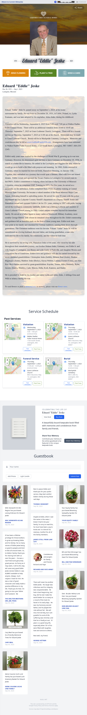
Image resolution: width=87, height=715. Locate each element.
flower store (62, 286)
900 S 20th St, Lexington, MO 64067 (73, 377)
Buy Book (59, 417)
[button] (13, 329)
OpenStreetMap (46, 709)
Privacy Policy (37, 706)
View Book (47, 417)
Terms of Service (49, 706)
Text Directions (28, 349)
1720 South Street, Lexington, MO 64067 (33, 343)
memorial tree (30, 286)
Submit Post (75, 476)
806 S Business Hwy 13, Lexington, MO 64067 (75, 343)
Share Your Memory (73, 441)
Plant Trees (37, 349)
